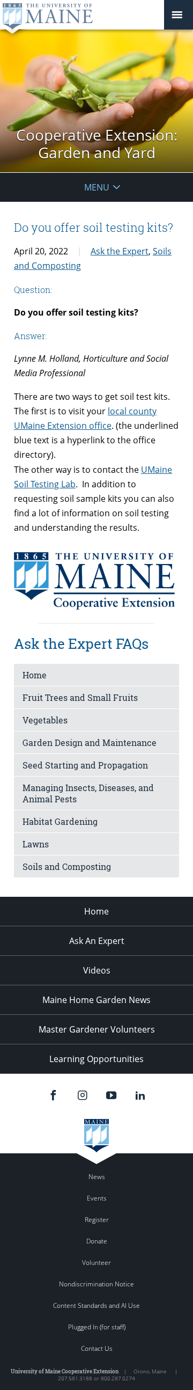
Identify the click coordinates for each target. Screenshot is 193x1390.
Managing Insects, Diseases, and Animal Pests (88, 793)
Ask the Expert (120, 251)
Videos (96, 970)
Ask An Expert (96, 941)
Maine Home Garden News (96, 1000)
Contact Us (97, 1348)
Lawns (36, 844)
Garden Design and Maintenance (90, 742)
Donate (96, 1241)
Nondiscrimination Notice (96, 1284)
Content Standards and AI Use (96, 1305)
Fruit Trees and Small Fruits (80, 697)
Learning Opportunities (96, 1059)
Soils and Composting (67, 866)
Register (97, 1219)
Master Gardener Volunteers (97, 1029)
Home (35, 675)
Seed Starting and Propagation (85, 765)
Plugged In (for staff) (96, 1327)
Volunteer (96, 1262)
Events (97, 1198)
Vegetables (45, 720)
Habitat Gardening (60, 821)
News (96, 1176)
